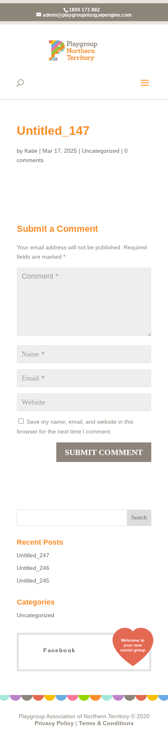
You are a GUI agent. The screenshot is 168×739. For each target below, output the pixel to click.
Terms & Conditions (106, 723)
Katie (31, 150)
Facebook (59, 650)
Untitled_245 (33, 580)
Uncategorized (100, 150)
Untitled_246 (33, 568)
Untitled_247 (33, 555)
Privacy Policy (54, 723)
